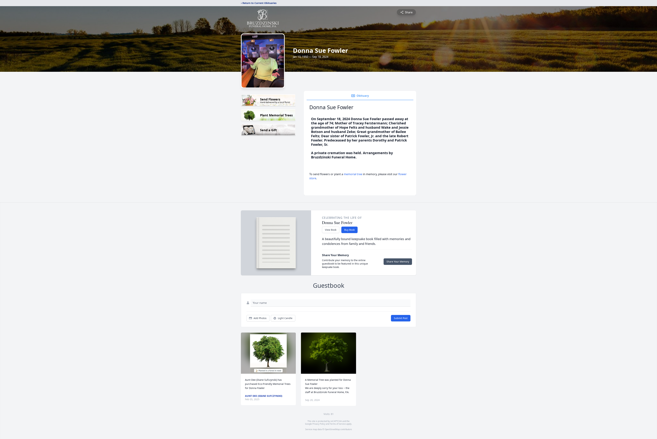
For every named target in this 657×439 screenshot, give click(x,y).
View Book (330, 229)
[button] (268, 353)
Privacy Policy (318, 423)
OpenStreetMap (332, 429)
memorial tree (353, 174)
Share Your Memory (398, 261)
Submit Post (401, 318)
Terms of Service (338, 423)
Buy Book (349, 229)
